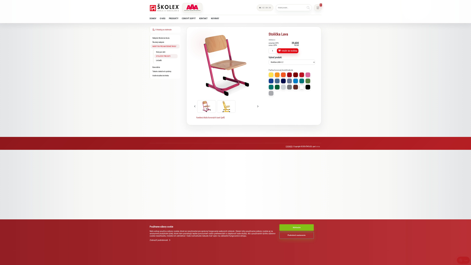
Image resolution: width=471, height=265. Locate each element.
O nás (162, 18)
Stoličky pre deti (163, 56)
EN (267, 8)
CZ (263, 8)
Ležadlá (159, 60)
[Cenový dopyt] (318, 8)
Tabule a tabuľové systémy (161, 71)
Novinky (215, 18)
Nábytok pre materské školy (164, 46)
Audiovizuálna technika (160, 75)
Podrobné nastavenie (297, 235)
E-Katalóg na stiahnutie (163, 30)
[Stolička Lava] (226, 98)
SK (260, 8)
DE (270, 8)
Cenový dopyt (189, 18)
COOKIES (289, 146)
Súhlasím (297, 227)
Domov (153, 18)
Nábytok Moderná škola (160, 38)
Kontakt (203, 18)
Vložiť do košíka (289, 51)
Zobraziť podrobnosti (159, 240)
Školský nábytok (158, 42)
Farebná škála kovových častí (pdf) (210, 117)
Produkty (173, 18)
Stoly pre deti (160, 52)
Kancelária (156, 67)
